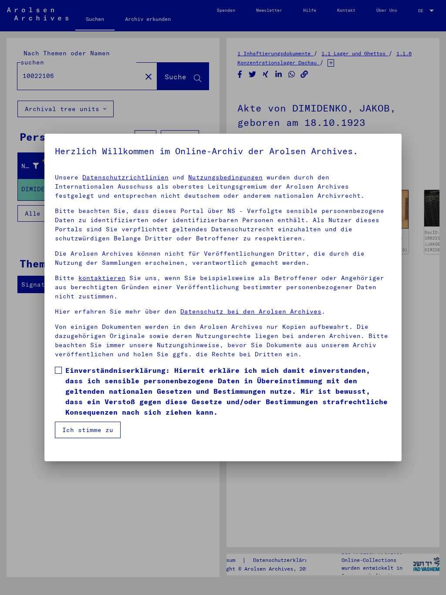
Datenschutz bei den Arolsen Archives (250, 311)
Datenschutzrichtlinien (125, 177)
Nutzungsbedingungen (225, 177)
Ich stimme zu (87, 430)
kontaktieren (101, 278)
